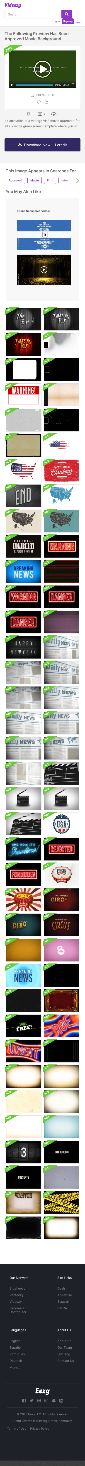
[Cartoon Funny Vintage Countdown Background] (23, 950)
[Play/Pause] (12, 85)
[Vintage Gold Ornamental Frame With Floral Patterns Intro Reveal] (61, 1000)
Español (15, 1347)
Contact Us (65, 1361)
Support (63, 1301)
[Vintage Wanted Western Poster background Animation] (23, 1202)
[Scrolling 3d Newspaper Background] (61, 647)
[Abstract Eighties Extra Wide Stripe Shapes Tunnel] (61, 571)
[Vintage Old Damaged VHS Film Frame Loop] (61, 1177)
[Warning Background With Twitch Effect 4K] (61, 546)
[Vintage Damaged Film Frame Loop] (61, 1227)
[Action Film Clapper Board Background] (61, 773)
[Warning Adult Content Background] (23, 546)
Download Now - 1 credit (45, 145)
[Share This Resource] (47, 102)
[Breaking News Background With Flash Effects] (23, 975)
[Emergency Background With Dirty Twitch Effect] (61, 1025)
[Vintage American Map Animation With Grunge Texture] (61, 445)
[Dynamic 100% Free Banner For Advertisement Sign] (23, 1025)
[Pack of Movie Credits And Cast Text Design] (61, 1152)
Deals (61, 1288)
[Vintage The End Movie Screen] (23, 319)
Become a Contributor (18, 1310)
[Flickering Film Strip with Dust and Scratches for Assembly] (61, 975)
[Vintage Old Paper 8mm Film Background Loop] (23, 1076)
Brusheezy (17, 1288)
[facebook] (24, 1400)
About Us (64, 1341)
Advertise (64, 1295)
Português (17, 1354)
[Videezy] (13, 5)
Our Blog (63, 1354)
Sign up (68, 21)
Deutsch (16, 1361)
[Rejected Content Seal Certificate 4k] (61, 849)
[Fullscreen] (73, 85)
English (15, 1341)
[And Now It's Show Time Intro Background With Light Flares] (23, 849)
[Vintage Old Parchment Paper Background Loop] (23, 1101)
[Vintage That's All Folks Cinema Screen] (61, 319)
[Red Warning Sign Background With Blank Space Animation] (23, 394)
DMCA (62, 1308)
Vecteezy (17, 1295)
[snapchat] (54, 1400)
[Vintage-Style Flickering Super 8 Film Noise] (23, 420)
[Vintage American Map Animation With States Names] (61, 495)
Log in (56, 21)
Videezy (16, 1301)
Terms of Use (16, 1428)
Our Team (64, 1347)
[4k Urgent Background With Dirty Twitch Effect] (23, 1051)
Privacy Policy (39, 1428)
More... (15, 1367)
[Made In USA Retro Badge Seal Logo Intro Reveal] (61, 823)
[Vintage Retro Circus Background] (61, 899)
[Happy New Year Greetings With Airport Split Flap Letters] (23, 647)
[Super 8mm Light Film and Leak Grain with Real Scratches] (61, 369)
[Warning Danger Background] (61, 596)
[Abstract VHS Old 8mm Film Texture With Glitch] (61, 622)
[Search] (66, 14)
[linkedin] (61, 1400)
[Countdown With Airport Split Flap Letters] (23, 1152)
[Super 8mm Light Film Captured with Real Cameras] (23, 369)
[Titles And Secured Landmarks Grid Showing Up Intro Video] (61, 1051)
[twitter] (31, 1400)
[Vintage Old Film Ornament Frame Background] (23, 1227)
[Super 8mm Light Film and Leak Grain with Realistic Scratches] (61, 344)
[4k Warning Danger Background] (23, 596)
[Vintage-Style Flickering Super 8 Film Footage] (61, 420)
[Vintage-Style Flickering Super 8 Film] (23, 445)
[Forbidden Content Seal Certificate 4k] (23, 874)
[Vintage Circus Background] (61, 874)
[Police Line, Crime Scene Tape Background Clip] (61, 1202)
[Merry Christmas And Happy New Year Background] (61, 470)
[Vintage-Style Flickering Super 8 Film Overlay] (61, 394)
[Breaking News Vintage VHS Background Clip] (23, 571)
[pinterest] (39, 1400)
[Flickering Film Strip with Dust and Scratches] (23, 1000)
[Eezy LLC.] (42, 1391)
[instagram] (46, 1400)
